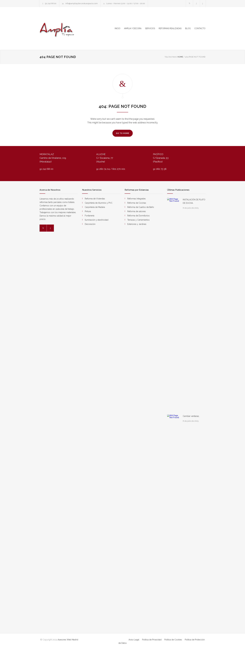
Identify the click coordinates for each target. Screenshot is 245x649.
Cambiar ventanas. (191, 416)
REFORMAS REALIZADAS (170, 28)
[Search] (202, 3)
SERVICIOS (150, 28)
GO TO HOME (122, 133)
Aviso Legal (134, 640)
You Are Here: (171, 57)
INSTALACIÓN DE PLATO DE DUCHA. (194, 201)
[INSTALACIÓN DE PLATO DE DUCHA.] (173, 304)
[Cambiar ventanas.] (173, 520)
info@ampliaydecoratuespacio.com (82, 3)
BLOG (188, 28)
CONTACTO (199, 28)
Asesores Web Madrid (68, 640)
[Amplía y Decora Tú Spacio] (66, 28)
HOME (180, 57)
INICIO (117, 28)
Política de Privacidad (152, 640)
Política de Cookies (173, 640)
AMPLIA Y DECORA (132, 28)
